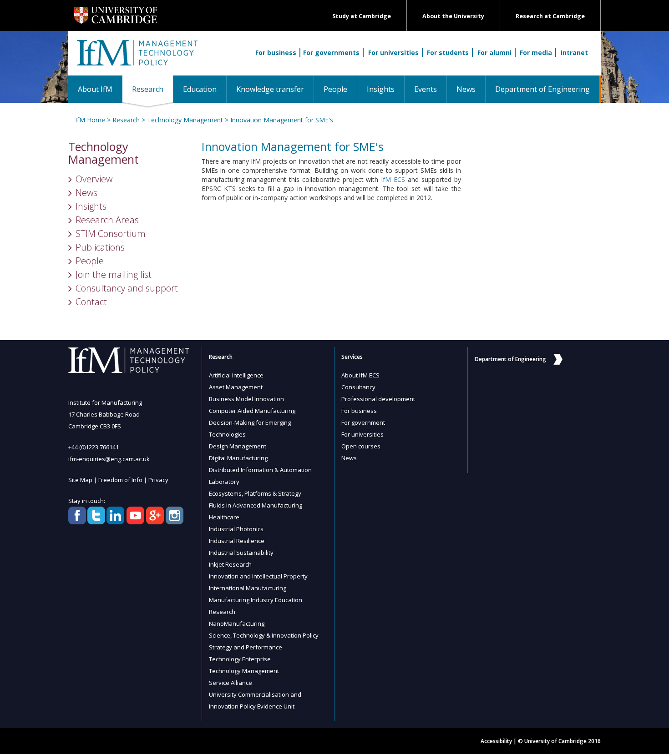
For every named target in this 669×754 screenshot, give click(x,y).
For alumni (494, 52)
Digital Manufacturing (238, 458)
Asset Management (236, 387)
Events (425, 89)
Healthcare (224, 517)
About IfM (95, 89)
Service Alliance (230, 683)
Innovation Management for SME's (281, 120)
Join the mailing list (114, 274)
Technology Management (185, 120)
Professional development (378, 399)
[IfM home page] (136, 57)
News (466, 89)
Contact (91, 302)
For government (363, 422)
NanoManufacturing (236, 623)
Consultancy (358, 387)
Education (200, 89)
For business (275, 52)
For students (448, 52)
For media (536, 52)
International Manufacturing (247, 588)
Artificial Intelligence (236, 375)
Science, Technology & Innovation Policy (264, 635)
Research (152, 89)
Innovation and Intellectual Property (258, 576)
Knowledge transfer (270, 89)
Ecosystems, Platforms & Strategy (255, 493)
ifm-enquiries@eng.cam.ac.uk (109, 459)
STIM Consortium (111, 233)
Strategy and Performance (245, 647)
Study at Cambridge (361, 16)
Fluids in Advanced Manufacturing (255, 505)
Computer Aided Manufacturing (252, 411)
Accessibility (496, 741)
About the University (453, 16)
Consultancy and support (127, 288)
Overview (94, 179)
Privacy (158, 480)
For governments (331, 52)
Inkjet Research (230, 564)
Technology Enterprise (240, 659)
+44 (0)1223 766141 (93, 447)
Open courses (360, 446)
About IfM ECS (360, 375)
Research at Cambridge (550, 16)
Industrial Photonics (236, 529)
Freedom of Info (120, 480)
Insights (381, 89)
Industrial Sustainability (241, 552)
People (335, 89)
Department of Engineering (542, 89)
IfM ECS (393, 179)
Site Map (80, 480)
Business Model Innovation (246, 399)
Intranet (574, 52)
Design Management (237, 446)
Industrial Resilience (236, 541)
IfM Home (90, 120)
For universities (393, 52)
